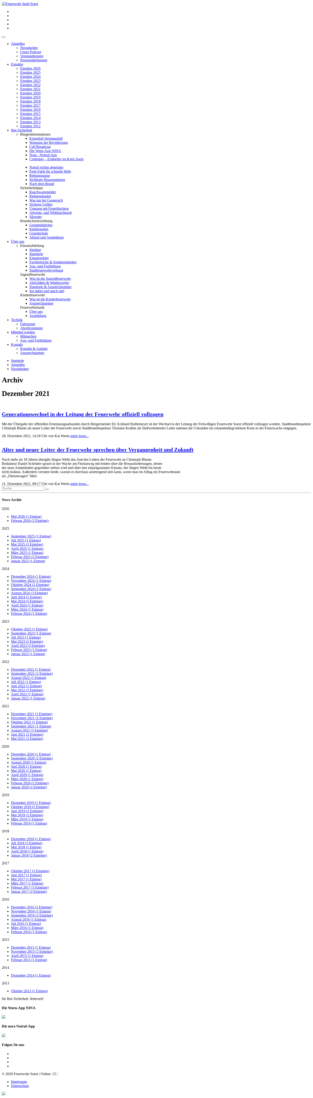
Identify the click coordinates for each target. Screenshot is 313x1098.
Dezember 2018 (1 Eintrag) (31, 839)
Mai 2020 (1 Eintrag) (26, 771)
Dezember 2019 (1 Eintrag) (31, 803)
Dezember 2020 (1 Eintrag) (31, 754)
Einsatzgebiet (39, 258)
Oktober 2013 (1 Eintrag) (29, 991)
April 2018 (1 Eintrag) (27, 851)
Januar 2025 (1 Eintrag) (28, 561)
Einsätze (17, 64)
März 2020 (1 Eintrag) (27, 779)
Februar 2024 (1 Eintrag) (29, 614)
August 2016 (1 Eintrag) (28, 919)
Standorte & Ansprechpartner (50, 287)
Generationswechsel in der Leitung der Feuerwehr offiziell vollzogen (82, 414)
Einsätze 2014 (30, 118)
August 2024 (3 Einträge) (29, 593)
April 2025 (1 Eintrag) (27, 548)
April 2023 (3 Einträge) (28, 646)
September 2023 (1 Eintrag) (31, 633)
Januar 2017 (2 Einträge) (29, 892)
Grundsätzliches (40, 225)
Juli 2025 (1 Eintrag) (26, 540)
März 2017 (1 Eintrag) (27, 883)
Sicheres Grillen (40, 204)
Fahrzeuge (27, 324)
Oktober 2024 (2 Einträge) (30, 585)
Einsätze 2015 (30, 114)
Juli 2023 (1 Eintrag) (26, 637)
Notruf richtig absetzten (46, 167)
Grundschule (38, 233)
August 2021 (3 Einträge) (29, 730)
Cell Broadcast (40, 147)
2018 (5, 831)
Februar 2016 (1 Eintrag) (29, 932)
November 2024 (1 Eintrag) (31, 581)
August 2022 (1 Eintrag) (28, 678)
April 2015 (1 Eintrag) (27, 956)
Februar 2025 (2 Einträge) (30, 557)
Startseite (17, 360)
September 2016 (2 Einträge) (32, 915)
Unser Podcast (30, 52)
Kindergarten (38, 229)
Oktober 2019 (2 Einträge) (30, 807)
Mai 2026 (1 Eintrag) (26, 516)
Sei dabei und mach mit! (46, 291)
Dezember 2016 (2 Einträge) (31, 907)
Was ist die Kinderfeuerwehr (50, 299)
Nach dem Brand (41, 184)
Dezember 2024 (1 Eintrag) (31, 576)
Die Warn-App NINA (45, 151)
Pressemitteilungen (33, 60)
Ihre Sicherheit (21, 130)
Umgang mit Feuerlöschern (49, 208)
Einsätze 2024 (30, 77)
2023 (5, 621)
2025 (5, 528)
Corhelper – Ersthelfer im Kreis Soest (56, 159)
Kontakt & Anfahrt (33, 349)
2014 (5, 968)
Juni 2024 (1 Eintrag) (26, 597)
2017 (5, 863)
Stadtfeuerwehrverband (46, 270)
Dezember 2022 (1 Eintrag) (31, 669)
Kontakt (17, 344)
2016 (5, 899)
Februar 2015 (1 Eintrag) (29, 960)
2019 (5, 795)
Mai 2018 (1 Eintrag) (26, 847)
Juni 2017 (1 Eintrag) (26, 875)
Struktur (35, 250)
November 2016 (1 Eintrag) (31, 911)
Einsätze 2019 (30, 97)
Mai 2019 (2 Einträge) (27, 815)
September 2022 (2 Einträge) (32, 674)
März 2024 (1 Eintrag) (27, 609)
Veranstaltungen (31, 56)
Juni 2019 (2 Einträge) (27, 811)
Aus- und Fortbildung (45, 266)
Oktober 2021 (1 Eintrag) (29, 722)
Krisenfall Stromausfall (46, 138)
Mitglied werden (23, 332)
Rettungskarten (40, 196)
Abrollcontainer (31, 328)
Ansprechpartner (41, 303)
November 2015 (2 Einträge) (32, 952)
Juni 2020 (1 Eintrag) (26, 766)
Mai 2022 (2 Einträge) (27, 690)
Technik (17, 320)
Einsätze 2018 (30, 101)
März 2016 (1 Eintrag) (27, 928)
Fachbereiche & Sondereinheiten (53, 262)
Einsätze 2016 (30, 110)
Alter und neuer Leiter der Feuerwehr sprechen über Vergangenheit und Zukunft (97, 450)
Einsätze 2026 (30, 68)
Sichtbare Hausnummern (47, 180)
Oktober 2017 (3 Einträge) (30, 871)
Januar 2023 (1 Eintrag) (28, 654)
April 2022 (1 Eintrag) (27, 694)
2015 (5, 940)
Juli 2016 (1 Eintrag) (26, 924)
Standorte (36, 254)
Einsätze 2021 (30, 89)
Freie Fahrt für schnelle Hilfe (50, 171)
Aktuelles (18, 44)
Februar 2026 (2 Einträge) (30, 521)
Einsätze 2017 (30, 105)
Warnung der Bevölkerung (48, 142)
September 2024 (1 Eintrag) (31, 589)
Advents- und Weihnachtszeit (50, 213)
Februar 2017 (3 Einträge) (30, 887)
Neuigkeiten (29, 48)
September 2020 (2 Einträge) (32, 758)
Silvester (35, 217)
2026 (5, 509)
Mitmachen (28, 336)
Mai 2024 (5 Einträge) (27, 601)
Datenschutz (20, 1086)
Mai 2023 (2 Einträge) (27, 641)
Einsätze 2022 (30, 85)
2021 (5, 706)
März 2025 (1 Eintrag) (27, 553)
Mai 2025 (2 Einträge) (27, 544)
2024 (5, 569)
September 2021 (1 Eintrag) (31, 726)
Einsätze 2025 (30, 72)
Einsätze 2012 (30, 126)
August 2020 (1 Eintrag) (28, 762)
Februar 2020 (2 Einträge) (30, 783)
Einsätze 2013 (30, 122)
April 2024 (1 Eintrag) (27, 605)
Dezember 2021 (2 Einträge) (31, 714)
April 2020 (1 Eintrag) (27, 775)
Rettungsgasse (39, 175)
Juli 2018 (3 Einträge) (26, 843)
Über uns (17, 241)
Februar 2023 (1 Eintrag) (29, 650)
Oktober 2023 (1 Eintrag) (29, 629)
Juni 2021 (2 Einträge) (27, 734)
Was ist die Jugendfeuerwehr (50, 279)
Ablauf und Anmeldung (46, 237)
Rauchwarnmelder (42, 192)
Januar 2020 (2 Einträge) (29, 787)
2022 (5, 662)
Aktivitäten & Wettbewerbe (49, 283)
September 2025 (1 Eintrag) (31, 536)
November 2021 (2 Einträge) (32, 718)
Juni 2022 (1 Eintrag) (26, 686)
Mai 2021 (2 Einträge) (27, 739)
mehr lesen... (79, 436)
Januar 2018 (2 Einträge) (29, 855)
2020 (5, 746)
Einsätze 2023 (30, 81)
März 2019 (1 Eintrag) (27, 819)
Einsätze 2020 (30, 93)
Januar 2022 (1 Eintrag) (28, 698)
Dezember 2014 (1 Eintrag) (31, 975)
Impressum (19, 1082)
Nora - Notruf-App (43, 155)
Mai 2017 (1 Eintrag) (26, 879)
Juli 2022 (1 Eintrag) (26, 682)
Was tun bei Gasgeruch (46, 200)
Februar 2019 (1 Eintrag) (29, 823)
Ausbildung (37, 316)
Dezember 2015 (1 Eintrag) (31, 947)
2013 (5, 983)
